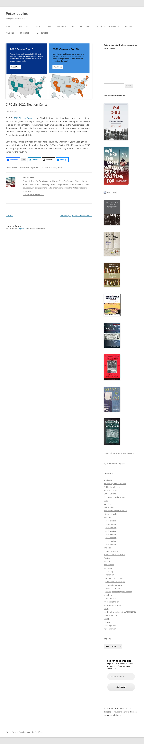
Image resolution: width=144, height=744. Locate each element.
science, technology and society (118, 591)
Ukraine (107, 622)
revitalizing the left (111, 602)
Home (8, 27)
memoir (107, 561)
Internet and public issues (114, 554)
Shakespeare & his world (114, 605)
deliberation (109, 507)
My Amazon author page (114, 463)
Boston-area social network (115, 497)
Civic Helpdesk (41, 33)
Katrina (107, 558)
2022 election (110, 537)
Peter (60, 167)
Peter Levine (17, 13)
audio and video (110, 490)
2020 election (110, 534)
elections (107, 517)
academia (108, 480)
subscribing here (122, 712)
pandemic (108, 568)
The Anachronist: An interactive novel (119, 453)
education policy (111, 514)
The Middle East (110, 615)
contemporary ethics (114, 578)
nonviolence (109, 564)
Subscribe (24, 33)
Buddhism (109, 575)
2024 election (110, 541)
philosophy (108, 571)
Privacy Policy (23, 27)
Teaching (10, 33)
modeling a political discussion (76, 215)
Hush (9, 215)
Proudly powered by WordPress (31, 732)
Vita (49, 27)
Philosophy (85, 27)
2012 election (110, 520)
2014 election (110, 524)
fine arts (107, 548)
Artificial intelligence (112, 487)
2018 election (110, 531)
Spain (106, 608)
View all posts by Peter (33, 194)
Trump (106, 618)
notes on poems (112, 551)
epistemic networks (113, 585)
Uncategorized (32, 167)
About (38, 27)
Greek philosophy (112, 588)
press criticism (110, 598)
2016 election (110, 527)
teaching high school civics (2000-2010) (120, 612)
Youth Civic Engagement (108, 27)
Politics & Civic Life (65, 27)
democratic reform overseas (115, 510)
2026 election (110, 544)
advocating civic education (115, 483)
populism (108, 595)
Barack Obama (110, 493)
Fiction (128, 27)
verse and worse (110, 629)
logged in (22, 228)
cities (106, 500)
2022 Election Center (23, 118)
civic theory (108, 504)
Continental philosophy (115, 581)
